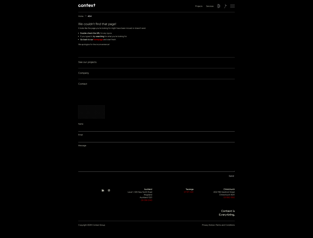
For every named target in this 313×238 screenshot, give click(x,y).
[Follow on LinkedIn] (102, 190)
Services (210, 6)
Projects (198, 6)
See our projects (87, 62)
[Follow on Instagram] (109, 190)
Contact (82, 83)
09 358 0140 (146, 200)
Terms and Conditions (225, 225)
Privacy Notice (208, 225)
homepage (98, 39)
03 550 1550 (229, 197)
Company (83, 72)
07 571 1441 (188, 192)
